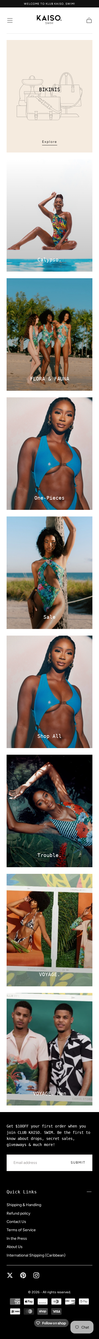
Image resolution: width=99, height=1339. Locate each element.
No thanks (49, 1323)
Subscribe (74, 1306)
